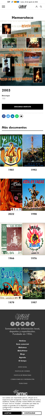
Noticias (22, 341)
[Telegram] (32, 324)
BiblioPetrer (22, 351)
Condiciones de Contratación (22, 379)
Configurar (29, 413)
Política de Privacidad (22, 375)
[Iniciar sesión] (36, 6)
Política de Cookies (22, 371)
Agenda (22, 357)
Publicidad (23, 383)
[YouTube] (22, 324)
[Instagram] (27, 324)
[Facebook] (12, 324)
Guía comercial (22, 344)
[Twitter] (17, 324)
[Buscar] (41, 6)
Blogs (22, 354)
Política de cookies (34, 401)
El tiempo (22, 361)
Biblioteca (22, 347)
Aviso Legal (22, 367)
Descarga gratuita (22, 107)
